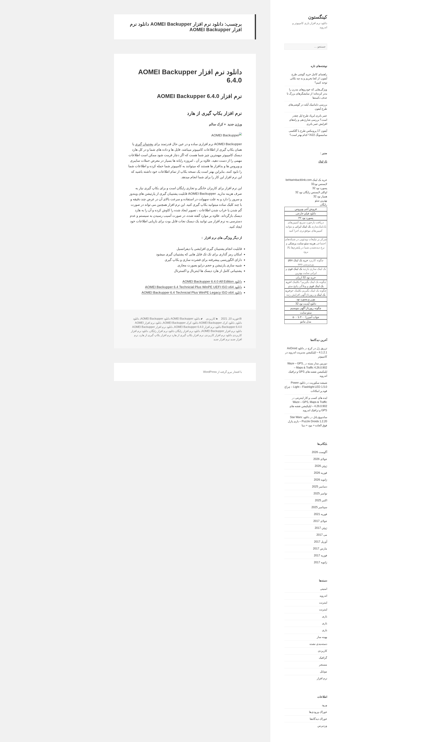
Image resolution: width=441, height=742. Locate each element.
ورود (324, 705)
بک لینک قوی (295, 268)
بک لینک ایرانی (303, 226)
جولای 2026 (320, 459)
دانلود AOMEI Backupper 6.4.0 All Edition (212, 281)
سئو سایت (306, 312)
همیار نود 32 (320, 196)
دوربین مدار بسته (317, 363)
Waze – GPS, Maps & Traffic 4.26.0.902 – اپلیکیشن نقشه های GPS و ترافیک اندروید (308, 406)
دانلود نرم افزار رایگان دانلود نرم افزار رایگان (174, 331)
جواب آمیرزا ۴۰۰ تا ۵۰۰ (306, 317)
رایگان (323, 204)
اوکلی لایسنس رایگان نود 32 (311, 192)
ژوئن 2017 (321, 527)
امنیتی (323, 588)
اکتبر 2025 (321, 500)
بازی (324, 616)
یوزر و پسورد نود (305, 299)
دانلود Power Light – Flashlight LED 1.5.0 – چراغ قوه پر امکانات (306, 386)
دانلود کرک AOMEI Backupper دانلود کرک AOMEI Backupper (198, 322)
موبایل (323, 671)
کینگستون (317, 17)
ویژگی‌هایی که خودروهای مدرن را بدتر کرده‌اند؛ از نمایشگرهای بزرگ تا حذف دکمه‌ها (307, 93)
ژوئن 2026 (321, 465)
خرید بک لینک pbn (298, 260)
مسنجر (323, 664)
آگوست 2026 (319, 452)
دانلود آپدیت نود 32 (305, 303)
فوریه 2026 (320, 472)
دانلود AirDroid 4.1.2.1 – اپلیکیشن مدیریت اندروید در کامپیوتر (306, 352)
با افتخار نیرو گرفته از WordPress (222, 371)
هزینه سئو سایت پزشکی (301, 243)
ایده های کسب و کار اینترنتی (311, 397)
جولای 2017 (320, 521)
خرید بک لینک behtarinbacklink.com (306, 179)
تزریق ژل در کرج (317, 348)
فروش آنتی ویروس (306, 208)
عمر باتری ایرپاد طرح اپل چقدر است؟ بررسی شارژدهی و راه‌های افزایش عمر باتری (308, 119)
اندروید (323, 595)
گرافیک (323, 657)
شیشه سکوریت (318, 382)
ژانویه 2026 (320, 479)
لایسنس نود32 (319, 184)
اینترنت (323, 602)
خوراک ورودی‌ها (318, 711)
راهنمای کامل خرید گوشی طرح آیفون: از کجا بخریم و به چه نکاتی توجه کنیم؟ (308, 78)
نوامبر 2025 (320, 493)
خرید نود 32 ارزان (306, 277)
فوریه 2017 (320, 555)
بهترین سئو (321, 200)
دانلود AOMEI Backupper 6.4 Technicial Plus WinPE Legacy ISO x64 (192, 292)
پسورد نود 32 (319, 188)
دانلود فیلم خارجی (306, 213)
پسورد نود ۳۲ (305, 217)
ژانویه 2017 (320, 562)
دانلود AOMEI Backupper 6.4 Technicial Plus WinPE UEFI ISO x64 (193, 287)
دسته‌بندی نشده (318, 643)
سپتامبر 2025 (319, 507)
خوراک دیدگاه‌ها (318, 718)
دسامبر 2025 (319, 486)
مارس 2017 (320, 548)
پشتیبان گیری (144, 144)
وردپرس (322, 725)
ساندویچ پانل (320, 417)
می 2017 (321, 534)
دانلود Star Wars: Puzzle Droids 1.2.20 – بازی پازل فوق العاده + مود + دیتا (307, 421)
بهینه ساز (322, 637)
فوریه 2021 (320, 514)
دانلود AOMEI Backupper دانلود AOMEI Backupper (170, 318)
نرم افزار (322, 678)
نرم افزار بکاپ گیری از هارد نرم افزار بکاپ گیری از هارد (171, 335)
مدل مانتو (305, 321)
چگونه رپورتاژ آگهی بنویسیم (305, 308)
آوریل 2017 (320, 541)
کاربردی (322, 650)
